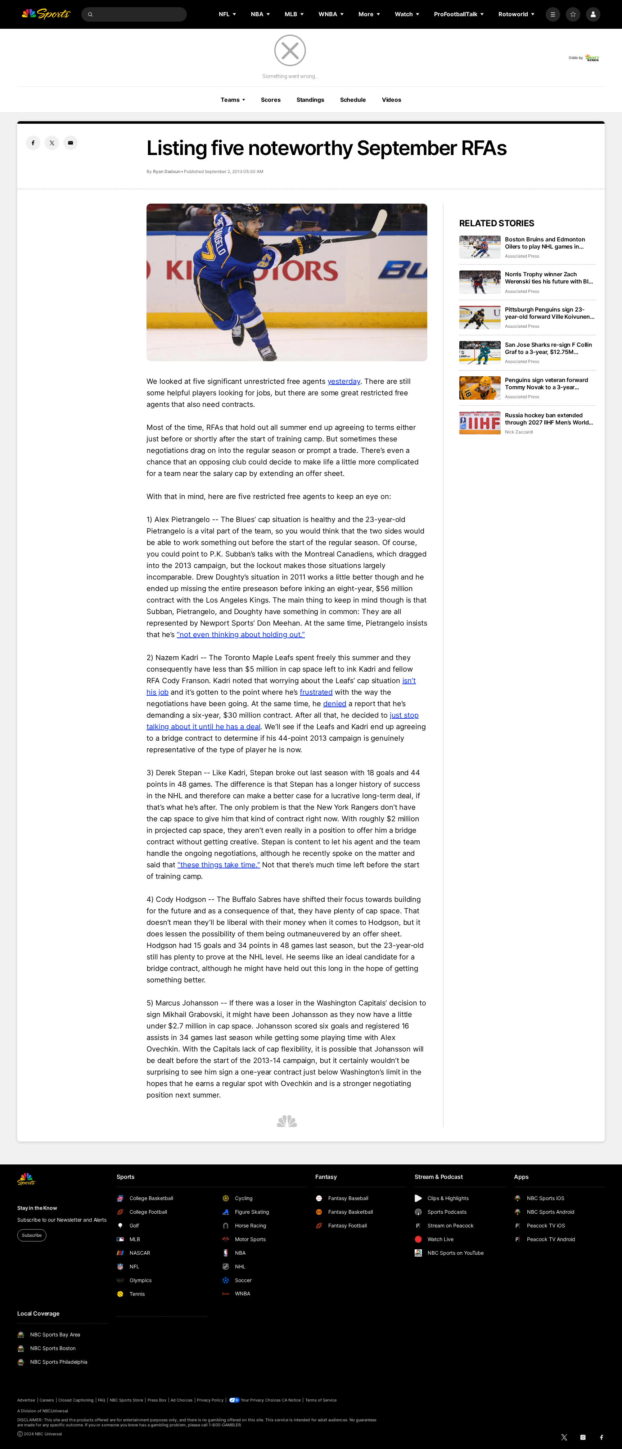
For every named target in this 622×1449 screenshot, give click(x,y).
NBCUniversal (55, 1410)
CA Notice (291, 1400)
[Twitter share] (52, 143)
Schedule (353, 99)
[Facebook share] (33, 143)
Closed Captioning (76, 1400)
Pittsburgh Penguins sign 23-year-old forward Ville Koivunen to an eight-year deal (547, 313)
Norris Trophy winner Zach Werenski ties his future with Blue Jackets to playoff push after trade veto (550, 278)
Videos (391, 99)
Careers (47, 1400)
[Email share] (70, 143)
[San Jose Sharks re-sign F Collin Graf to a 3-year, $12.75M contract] (480, 352)
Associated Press (522, 256)
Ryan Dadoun (166, 171)
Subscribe (32, 1235)
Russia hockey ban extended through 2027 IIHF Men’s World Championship (547, 419)
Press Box (157, 1400)
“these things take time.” (218, 864)
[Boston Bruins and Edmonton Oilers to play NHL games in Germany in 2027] (480, 247)
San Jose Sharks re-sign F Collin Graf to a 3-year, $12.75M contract (548, 348)
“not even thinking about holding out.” (241, 634)
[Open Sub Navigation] (235, 14)
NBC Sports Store (126, 1400)
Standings (310, 99)
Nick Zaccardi (519, 432)
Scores (270, 99)
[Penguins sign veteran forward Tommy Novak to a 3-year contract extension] (480, 388)
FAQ (101, 1400)
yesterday (344, 381)
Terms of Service (321, 1400)
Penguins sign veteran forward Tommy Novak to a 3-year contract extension (546, 383)
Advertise (26, 1400)
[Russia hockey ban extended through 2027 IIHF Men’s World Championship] (480, 423)
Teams (230, 99)
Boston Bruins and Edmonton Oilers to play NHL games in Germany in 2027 (545, 243)
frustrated (316, 692)
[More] (553, 14)
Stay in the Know (37, 1208)
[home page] (46, 14)
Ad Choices (182, 1400)
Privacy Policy (210, 1400)
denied (334, 703)
